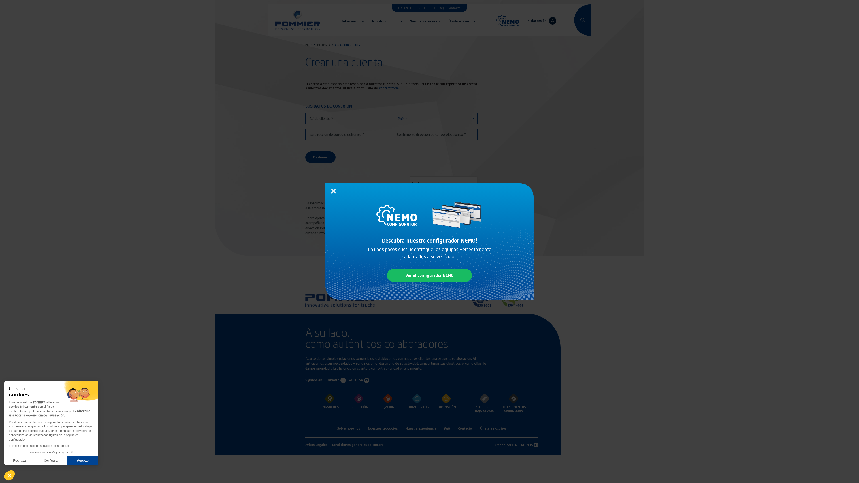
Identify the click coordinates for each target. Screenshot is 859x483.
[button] (9, 475)
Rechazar (20, 460)
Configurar (51, 460)
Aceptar (83, 460)
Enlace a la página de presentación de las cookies (39, 445)
